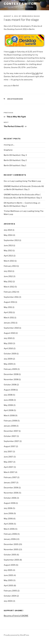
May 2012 (8, 281)
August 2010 (9, 333)
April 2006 (8, 524)
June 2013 (8, 245)
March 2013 (9, 261)
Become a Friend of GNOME (16, 616)
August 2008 (10, 390)
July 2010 (8, 338)
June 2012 (8, 276)
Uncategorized (15, 99)
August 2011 (9, 302)
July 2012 (8, 271)
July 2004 (8, 601)
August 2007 (9, 446)
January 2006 (10, 539)
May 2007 (8, 462)
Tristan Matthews (11, 211)
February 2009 (10, 369)
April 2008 (8, 410)
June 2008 (8, 400)
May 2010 (8, 343)
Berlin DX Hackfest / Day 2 (15, 160)
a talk (11, 52)
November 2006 (11, 493)
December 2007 (11, 431)
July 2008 (8, 395)
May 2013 (8, 250)
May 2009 (8, 364)
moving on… (9, 145)
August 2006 (10, 503)
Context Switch (20, 4)
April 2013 (8, 256)
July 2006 (8, 508)
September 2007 (11, 441)
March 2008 (9, 415)
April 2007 (8, 467)
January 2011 (9, 323)
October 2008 (10, 385)
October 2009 (10, 354)
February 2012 (10, 292)
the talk (35, 73)
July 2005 (8, 570)
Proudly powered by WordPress (16, 635)
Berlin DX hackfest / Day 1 (15, 165)
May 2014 (8, 235)
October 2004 (10, 596)
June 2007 (8, 457)
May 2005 (8, 580)
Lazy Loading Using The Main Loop (25, 181)
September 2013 (11, 240)
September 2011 (11, 297)
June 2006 (8, 513)
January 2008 (10, 426)
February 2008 (10, 421)
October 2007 (10, 436)
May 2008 (8, 405)
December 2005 (11, 544)
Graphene (8, 150)
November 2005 (11, 549)
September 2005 (11, 560)
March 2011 (9, 317)
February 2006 (10, 534)
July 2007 (8, 451)
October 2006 (10, 498)
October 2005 (10, 555)
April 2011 (8, 312)
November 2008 (11, 379)
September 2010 (11, 328)
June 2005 (8, 575)
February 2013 (10, 266)
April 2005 (8, 585)
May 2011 (8, 307)
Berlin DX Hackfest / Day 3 (15, 155)
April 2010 (8, 348)
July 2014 (8, 230)
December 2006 (11, 487)
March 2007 (9, 472)
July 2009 (8, 359)
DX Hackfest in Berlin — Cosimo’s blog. (21, 203)
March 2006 (9, 529)
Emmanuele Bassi (31, 16)
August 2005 (10, 565)
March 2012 (9, 287)
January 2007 (10, 482)
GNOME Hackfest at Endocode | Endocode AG (24, 186)
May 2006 (8, 518)
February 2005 (10, 591)
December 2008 (11, 374)
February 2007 (10, 477)
